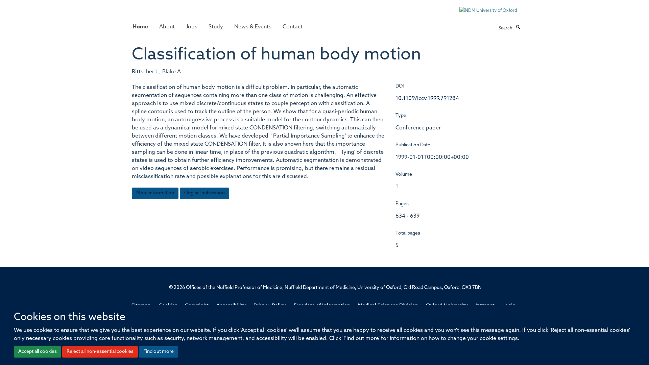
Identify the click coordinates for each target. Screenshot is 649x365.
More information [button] (155, 193)
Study (216, 27)
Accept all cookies (37, 351)
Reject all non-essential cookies (100, 351)
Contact (293, 27)
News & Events (252, 27)
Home (140, 27)
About (167, 27)
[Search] (518, 27)
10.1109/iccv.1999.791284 (427, 98)
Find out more (158, 351)
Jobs (191, 27)
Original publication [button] (204, 193)
